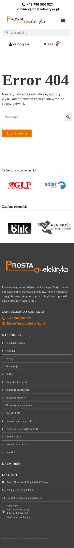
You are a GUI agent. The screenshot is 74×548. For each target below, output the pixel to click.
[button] (63, 20)
